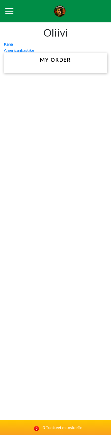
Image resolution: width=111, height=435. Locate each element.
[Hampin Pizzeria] (60, 11)
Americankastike (19, 50)
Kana (8, 43)
